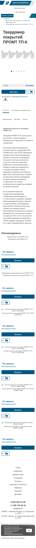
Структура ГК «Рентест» (18, 484)
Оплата (24, 119)
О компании (18, 478)
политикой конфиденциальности (13, 534)
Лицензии (18, 491)
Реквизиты (18, 488)
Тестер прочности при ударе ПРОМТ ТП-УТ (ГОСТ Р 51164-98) (18, 351)
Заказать (13, 92)
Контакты (18, 481)
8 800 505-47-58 (19, 8)
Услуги (18, 468)
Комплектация (7, 119)
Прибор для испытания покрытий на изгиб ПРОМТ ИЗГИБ (18, 427)
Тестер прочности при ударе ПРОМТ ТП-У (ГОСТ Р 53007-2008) (18, 389)
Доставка (17, 119)
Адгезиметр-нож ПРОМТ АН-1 (18, 239)
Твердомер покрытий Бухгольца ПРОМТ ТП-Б (18, 275)
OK (29, 530)
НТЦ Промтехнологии (9, 254)
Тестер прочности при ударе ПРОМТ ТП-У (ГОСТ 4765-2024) (18, 314)
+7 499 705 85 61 (19, 12)
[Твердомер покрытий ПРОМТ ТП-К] (5, 55)
